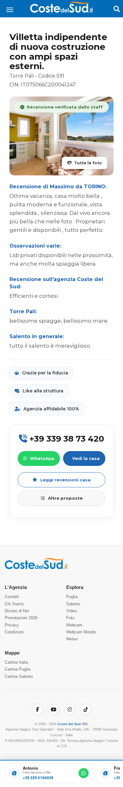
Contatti (12, 596)
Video (71, 610)
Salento (73, 604)
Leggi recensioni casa (65, 479)
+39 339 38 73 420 (65, 439)
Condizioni (14, 632)
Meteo (72, 639)
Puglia (72, 596)
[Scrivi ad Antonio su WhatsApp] (84, 773)
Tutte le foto (88, 163)
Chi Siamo (14, 604)
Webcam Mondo (81, 632)
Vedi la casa (86, 458)
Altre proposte (65, 498)
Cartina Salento (19, 676)
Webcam (74, 625)
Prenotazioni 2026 (21, 617)
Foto (70, 617)
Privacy (12, 625)
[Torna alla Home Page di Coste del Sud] (36, 568)
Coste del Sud (69, 724)
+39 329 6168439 (38, 777)
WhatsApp (42, 458)
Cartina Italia (16, 662)
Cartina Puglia (17, 669)
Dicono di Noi (17, 610)
